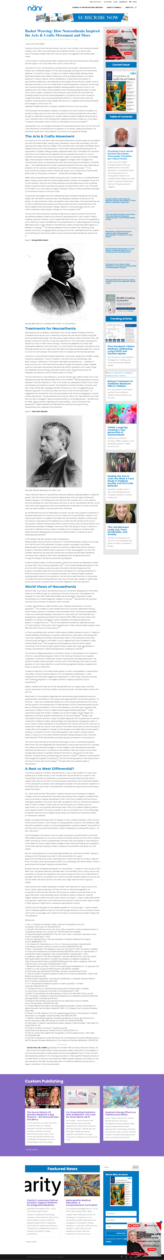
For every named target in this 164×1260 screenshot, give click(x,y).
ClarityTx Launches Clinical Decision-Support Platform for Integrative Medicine (42, 1203)
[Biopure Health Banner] (121, 313)
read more (114, 206)
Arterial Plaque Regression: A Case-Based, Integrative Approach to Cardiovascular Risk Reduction (120, 250)
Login (115, 2)
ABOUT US (129, 8)
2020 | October (36, 39)
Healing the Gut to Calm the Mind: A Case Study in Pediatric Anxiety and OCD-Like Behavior (121, 481)
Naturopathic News (40, 1211)
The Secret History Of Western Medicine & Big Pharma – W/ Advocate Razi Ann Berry (43, 1116)
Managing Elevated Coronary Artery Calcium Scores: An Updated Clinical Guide (120, 281)
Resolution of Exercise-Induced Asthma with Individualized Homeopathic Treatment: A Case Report (119, 234)
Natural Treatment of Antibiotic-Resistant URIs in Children (120, 383)
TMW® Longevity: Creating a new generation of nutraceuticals (118, 431)
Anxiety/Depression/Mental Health (56, 39)
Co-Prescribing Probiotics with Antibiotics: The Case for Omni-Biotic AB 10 (81, 1115)
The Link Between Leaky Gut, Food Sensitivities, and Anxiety (118, 531)
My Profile (108, 2)
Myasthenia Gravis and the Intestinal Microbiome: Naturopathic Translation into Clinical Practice (120, 154)
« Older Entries (31, 1150)
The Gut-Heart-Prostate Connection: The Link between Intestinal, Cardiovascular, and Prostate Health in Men (120, 216)
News (90, 1211)
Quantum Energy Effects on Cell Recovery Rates (120, 1113)
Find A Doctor (95, 2)
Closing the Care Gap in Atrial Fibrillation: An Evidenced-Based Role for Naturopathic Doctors (121, 265)
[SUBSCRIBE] (82, 21)
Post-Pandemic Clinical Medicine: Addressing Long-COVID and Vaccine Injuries (121, 350)
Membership (123, 2)
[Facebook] (121, 1257)
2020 (27, 39)
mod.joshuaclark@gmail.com (80, 1209)
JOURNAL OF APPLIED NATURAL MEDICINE (87, 8)
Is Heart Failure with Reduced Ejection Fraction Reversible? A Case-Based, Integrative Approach (121, 200)
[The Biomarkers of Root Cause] (121, 59)
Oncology (75, 39)
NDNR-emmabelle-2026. (39, 1209)
